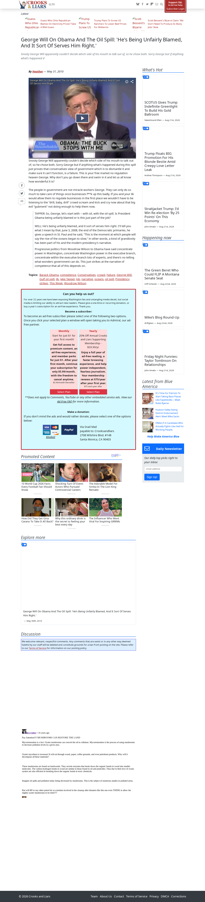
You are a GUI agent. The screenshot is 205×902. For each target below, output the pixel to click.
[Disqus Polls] (78, 689)
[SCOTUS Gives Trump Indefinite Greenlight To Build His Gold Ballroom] (163, 86)
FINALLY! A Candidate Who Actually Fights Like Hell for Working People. (169, 426)
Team (94, 896)
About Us (106, 896)
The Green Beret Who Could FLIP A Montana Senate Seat (161, 274)
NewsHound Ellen (152, 120)
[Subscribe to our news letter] (156, 4)
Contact (119, 896)
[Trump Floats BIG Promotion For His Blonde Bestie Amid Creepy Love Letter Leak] (163, 138)
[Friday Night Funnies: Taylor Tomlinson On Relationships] (163, 341)
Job (78, 279)
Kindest (50, 437)
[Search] (161, 4)
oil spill (109, 279)
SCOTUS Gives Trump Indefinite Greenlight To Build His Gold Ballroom (161, 108)
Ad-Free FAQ (64, 401)
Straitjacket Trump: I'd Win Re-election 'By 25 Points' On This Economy (161, 214)
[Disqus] (78, 763)
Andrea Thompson (153, 175)
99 (145, 77)
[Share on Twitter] (21, 193)
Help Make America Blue (163, 436)
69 (145, 128)
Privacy (154, 896)
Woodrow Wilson (75, 283)
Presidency (122, 279)
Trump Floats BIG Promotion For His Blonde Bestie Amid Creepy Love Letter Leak (159, 161)
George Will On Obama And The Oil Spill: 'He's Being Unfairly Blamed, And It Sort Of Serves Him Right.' (101, 42)
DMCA (165, 896)
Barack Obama (49, 275)
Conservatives (87, 275)
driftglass (148, 323)
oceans (99, 279)
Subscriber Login (175, 9)
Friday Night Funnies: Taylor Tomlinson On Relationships (161, 360)
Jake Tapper (67, 279)
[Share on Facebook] (21, 185)
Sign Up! (152, 477)
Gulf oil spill (47, 279)
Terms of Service (37, 648)
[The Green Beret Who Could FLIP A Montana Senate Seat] (163, 254)
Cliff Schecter (150, 283)
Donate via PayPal (69, 430)
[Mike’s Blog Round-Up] (163, 301)
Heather (37, 71)
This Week (56, 283)
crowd (101, 275)
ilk (57, 279)
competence (68, 275)
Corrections (178, 896)
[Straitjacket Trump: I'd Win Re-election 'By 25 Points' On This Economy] (163, 193)
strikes (43, 283)
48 (21, 201)
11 (145, 331)
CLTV (52, 4)
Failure (111, 275)
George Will (124, 275)
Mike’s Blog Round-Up (161, 317)
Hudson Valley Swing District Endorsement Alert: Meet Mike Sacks (167, 413)
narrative (87, 279)
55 (145, 183)
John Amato (150, 226)
